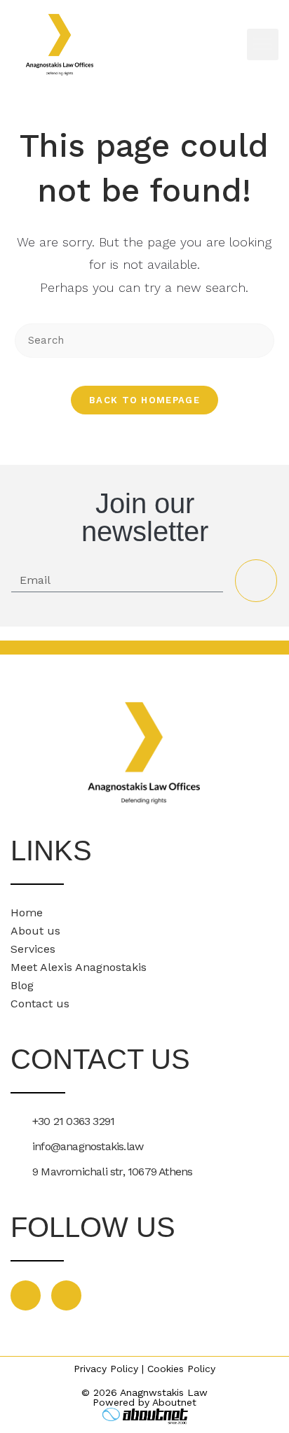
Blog (22, 985)
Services (33, 949)
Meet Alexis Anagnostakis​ (79, 967)
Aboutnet (174, 1402)
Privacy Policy (106, 1368)
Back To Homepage (144, 400)
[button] (262, 44)
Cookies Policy (181, 1368)
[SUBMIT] (256, 580)
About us (35, 930)
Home (27, 912)
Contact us (40, 1003)
